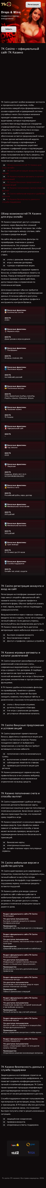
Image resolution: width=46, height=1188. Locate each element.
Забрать (8, 29)
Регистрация (33, 5)
